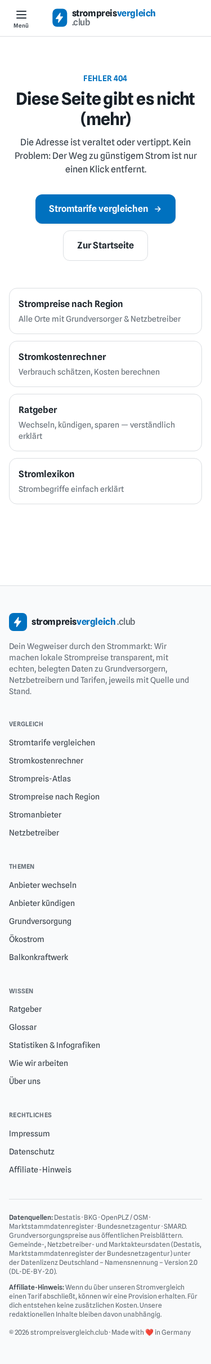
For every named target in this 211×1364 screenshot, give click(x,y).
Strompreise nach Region (54, 796)
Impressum (29, 1133)
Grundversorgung (40, 921)
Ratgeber (25, 1009)
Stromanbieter (35, 814)
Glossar (23, 1027)
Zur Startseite (105, 245)
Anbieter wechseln (43, 885)
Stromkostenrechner (46, 760)
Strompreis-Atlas (40, 778)
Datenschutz (32, 1151)
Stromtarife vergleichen (99, 208)
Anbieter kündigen (42, 903)
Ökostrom (26, 939)
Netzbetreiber (34, 832)
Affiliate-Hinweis (40, 1169)
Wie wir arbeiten (38, 1063)
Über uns (25, 1081)
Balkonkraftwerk (38, 957)
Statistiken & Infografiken (54, 1045)
